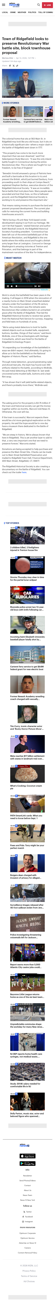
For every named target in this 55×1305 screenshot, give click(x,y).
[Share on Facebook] (10, 66)
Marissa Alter (7, 58)
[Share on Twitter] (14, 66)
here (24, 472)
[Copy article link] (17, 66)
